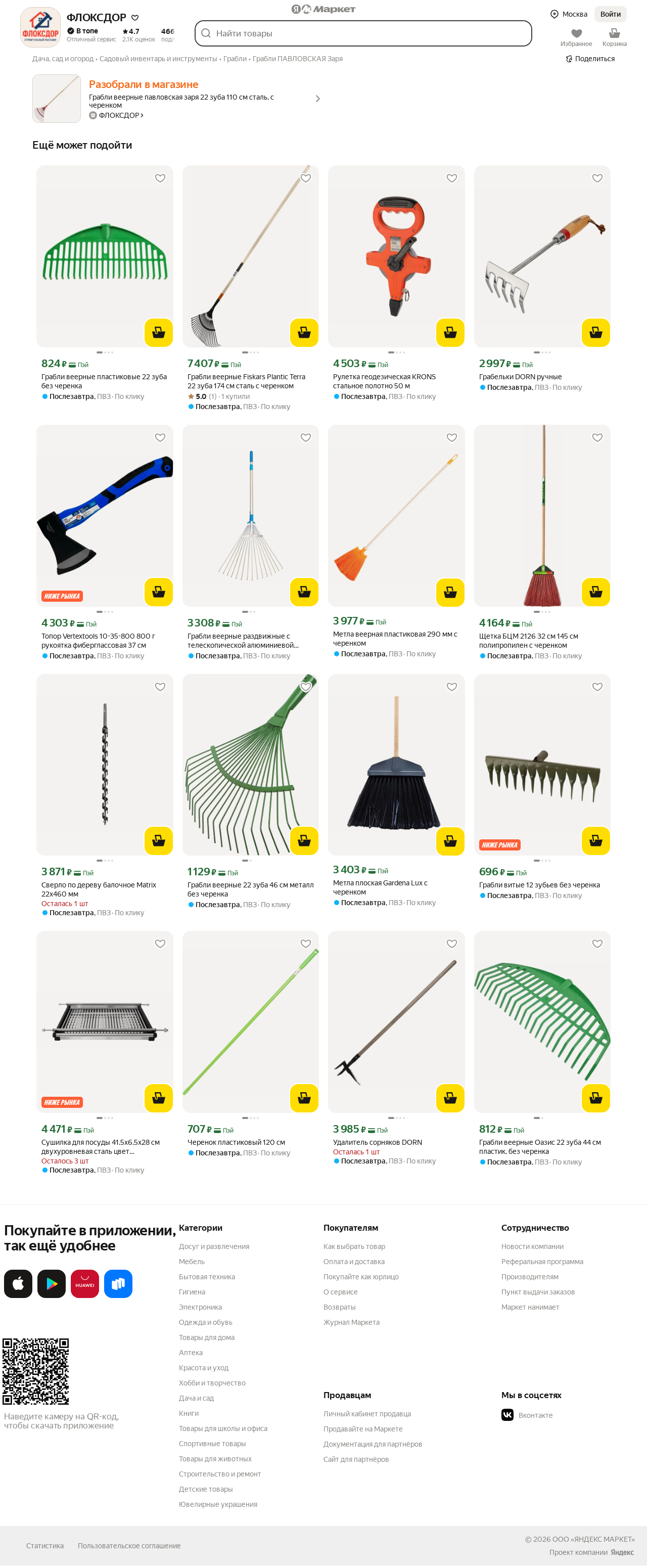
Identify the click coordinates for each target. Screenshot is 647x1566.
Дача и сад (196, 1398)
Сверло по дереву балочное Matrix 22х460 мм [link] (98, 889)
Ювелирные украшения (218, 1504)
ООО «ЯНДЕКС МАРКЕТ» (593, 1539)
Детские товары (206, 1489)
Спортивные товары (212, 1444)
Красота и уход (203, 1368)
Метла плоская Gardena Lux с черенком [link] (380, 887)
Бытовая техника (207, 1277)
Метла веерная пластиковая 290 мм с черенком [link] (395, 638)
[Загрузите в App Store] (18, 1296)
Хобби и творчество (212, 1383)
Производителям (530, 1277)
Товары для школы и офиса (223, 1428)
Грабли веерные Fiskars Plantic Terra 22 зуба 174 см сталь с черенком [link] (246, 381)
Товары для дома (207, 1337)
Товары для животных (215, 1459)
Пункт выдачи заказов (538, 1292)
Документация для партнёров (373, 1444)
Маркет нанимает (530, 1307)
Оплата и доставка (354, 1262)
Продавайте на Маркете (363, 1429)
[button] (135, 18)
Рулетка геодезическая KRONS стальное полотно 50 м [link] (384, 381)
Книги (189, 1413)
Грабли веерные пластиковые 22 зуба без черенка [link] (104, 381)
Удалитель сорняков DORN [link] (377, 1142)
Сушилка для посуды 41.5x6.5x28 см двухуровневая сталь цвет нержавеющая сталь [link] (100, 1147)
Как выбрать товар (354, 1246)
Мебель (192, 1262)
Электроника (200, 1307)
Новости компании (532, 1246)
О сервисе (341, 1292)
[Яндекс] (622, 1552)
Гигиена (192, 1292)
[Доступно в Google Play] (51, 1296)
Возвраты (340, 1307)
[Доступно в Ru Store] (118, 1296)
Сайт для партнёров (356, 1459)
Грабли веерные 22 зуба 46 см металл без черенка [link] (251, 889)
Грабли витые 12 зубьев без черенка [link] (539, 885)
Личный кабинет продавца (367, 1414)
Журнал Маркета (352, 1322)
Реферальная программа (542, 1262)
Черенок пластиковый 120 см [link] (236, 1142)
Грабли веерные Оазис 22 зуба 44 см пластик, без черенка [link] (540, 1146)
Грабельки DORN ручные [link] (520, 377)
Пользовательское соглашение (129, 1546)
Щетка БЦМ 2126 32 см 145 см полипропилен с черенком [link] (528, 640)
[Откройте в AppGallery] (85, 1296)
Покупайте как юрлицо (361, 1277)
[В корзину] (159, 333)
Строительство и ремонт (220, 1474)
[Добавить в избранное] (160, 178)
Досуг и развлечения (214, 1246)
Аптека (191, 1353)
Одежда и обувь (206, 1322)
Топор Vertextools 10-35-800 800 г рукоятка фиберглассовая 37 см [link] (98, 640)
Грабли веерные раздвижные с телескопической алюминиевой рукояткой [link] (241, 641)
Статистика (45, 1546)
